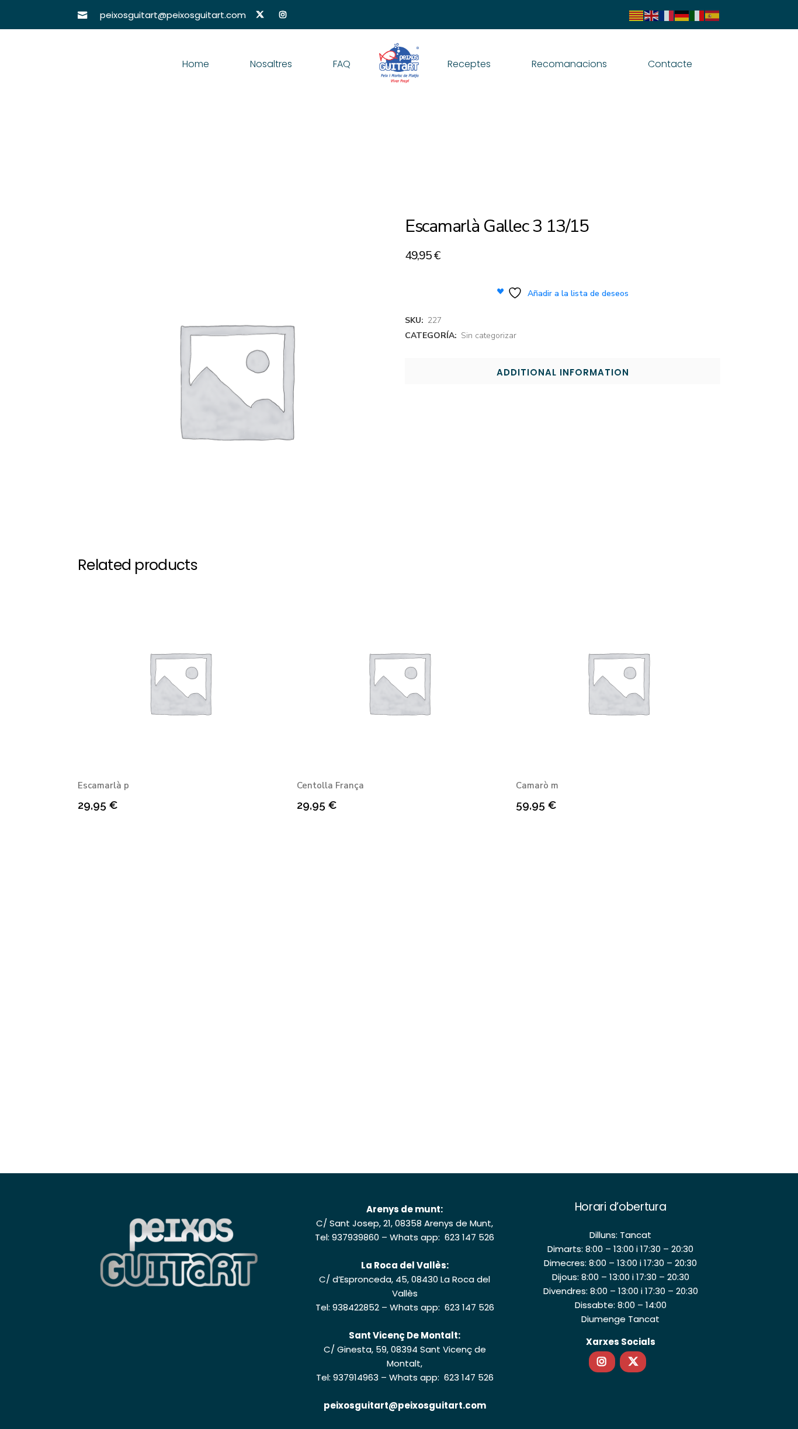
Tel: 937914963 (347, 1377)
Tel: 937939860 (347, 1237)
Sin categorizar (488, 335)
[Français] (667, 15)
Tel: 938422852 (347, 1307)
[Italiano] (697, 15)
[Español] (712, 15)
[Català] (636, 15)
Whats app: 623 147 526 (442, 1237)
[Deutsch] (682, 15)
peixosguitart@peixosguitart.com (405, 1405)
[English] (652, 15)
